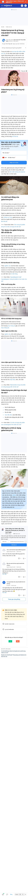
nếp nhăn (12, 379)
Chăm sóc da (9, 26)
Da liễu (2, 26)
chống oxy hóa (8, 217)
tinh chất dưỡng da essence (17, 172)
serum (14, 495)
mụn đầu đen (8, 415)
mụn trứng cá (11, 325)
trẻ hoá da (15, 136)
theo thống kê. (5, 327)
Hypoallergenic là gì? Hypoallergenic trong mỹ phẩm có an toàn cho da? (14, 279)
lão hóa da (4, 221)
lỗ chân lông (14, 274)
